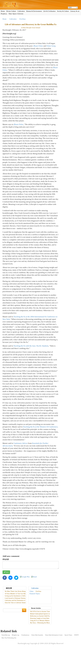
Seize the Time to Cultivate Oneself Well (17, 602)
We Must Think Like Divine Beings (15, 591)
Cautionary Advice (21, 443)
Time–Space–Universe (16, 14)
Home (3, 11)
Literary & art (74, 11)
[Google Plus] (25, 576)
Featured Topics (35, 593)
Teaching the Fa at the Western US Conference (40, 427)
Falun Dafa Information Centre (54, 635)
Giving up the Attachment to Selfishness (17, 596)
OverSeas (22, 19)
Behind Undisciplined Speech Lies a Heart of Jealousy (46, 614)
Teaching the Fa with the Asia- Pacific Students (31, 346)
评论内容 (6, 559)
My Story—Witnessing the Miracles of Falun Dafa (45, 623)
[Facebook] (5, 577)
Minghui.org (15, 635)
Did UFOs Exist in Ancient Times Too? (42, 611)
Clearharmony (25, 635)
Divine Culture (11, 11)
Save (7, 572)
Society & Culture (63, 11)
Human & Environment (34, 11)
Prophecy (4, 14)
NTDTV (76, 635)
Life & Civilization (49, 11)
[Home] (40, 5)
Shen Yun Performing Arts (9, 638)
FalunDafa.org (6, 635)
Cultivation (21, 11)
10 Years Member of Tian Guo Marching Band (19, 593)
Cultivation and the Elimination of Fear (16, 600)
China (31, 591)
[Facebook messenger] (10, 577)
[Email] (34, 576)
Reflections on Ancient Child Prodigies (41, 616)
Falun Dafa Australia (37, 635)
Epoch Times (68, 635)
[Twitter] (16, 577)
